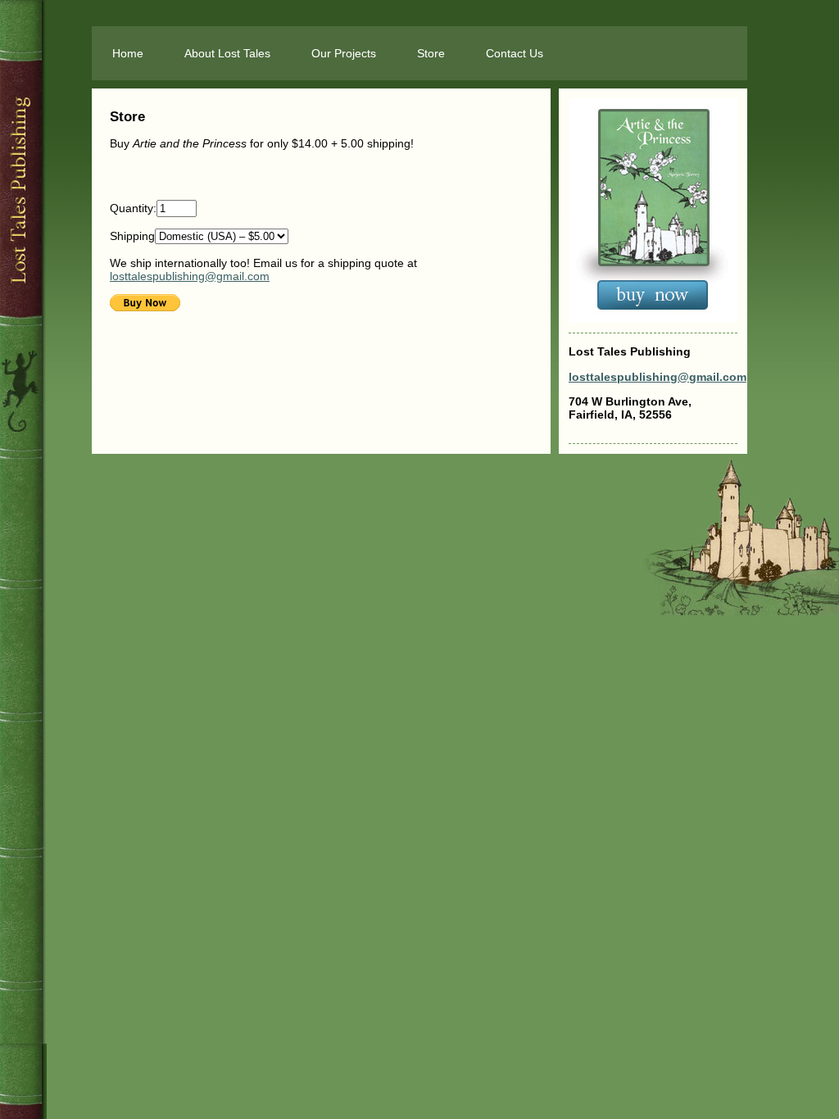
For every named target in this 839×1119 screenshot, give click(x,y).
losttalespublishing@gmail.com (190, 276)
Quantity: (133, 208)
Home (127, 53)
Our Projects (343, 53)
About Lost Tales (227, 53)
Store (431, 53)
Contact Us (514, 53)
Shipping (132, 235)
